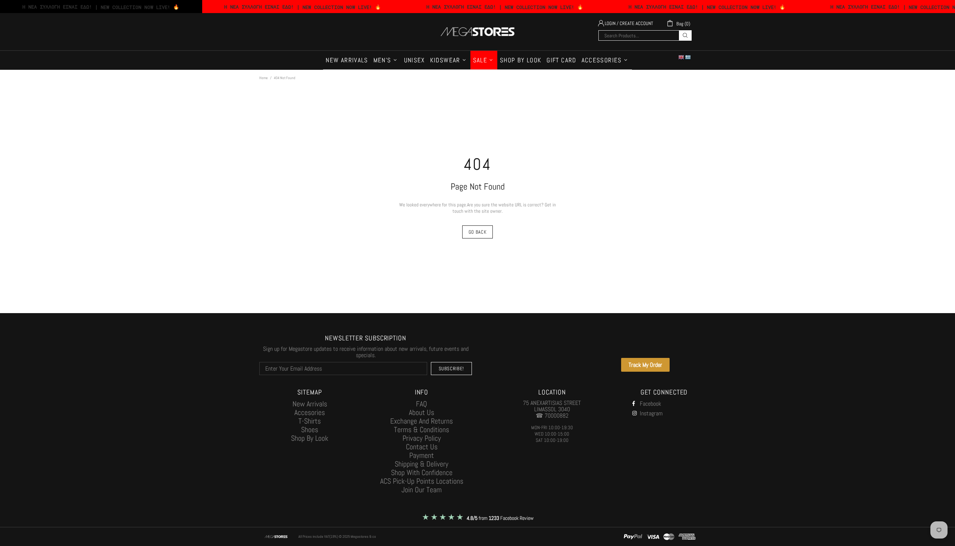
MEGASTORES (477, 32)
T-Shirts (309, 421)
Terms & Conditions (421, 429)
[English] (681, 57)
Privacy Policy (422, 438)
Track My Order (645, 365)
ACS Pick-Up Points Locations (421, 481)
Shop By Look (309, 438)
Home (263, 77)
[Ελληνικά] (688, 57)
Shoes (309, 429)
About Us (421, 412)
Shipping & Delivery (421, 464)
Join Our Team (421, 490)
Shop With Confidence (422, 472)
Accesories (309, 412)
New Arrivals (309, 404)
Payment (421, 455)
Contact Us (422, 447)
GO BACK (478, 232)
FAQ (421, 404)
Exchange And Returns (421, 421)
